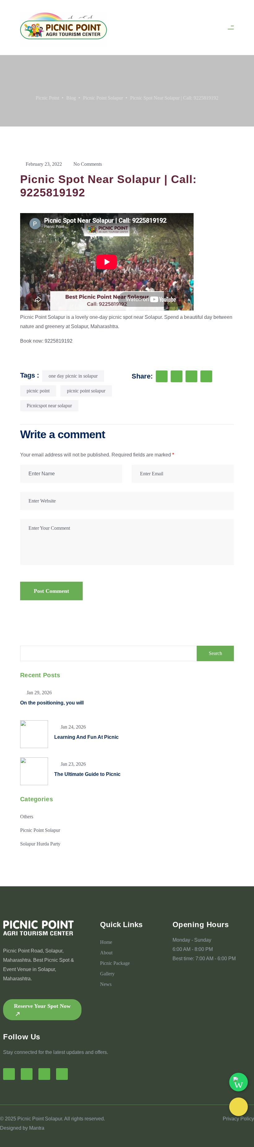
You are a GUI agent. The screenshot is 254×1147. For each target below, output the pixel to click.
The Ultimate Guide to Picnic (87, 774)
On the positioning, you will (52, 702)
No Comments (87, 164)
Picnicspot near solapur (49, 405)
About (106, 952)
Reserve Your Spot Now (42, 1006)
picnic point (38, 390)
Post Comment (51, 591)
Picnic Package (115, 963)
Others (26, 816)
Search (215, 653)
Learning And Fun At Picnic (86, 737)
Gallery (107, 973)
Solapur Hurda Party (40, 843)
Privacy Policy (238, 1118)
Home (106, 942)
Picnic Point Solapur (42, 317)
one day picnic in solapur (73, 376)
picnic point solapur (86, 390)
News (106, 984)
